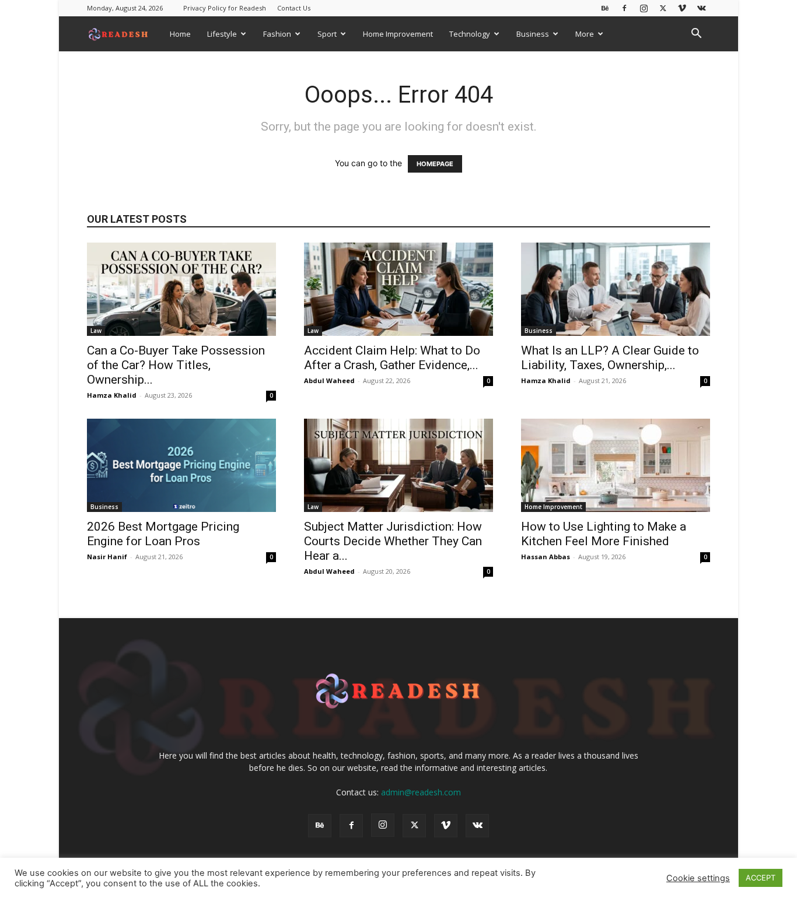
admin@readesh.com (421, 792)
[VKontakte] (701, 8)
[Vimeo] (682, 8)
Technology (469, 34)
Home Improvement (398, 34)
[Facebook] (624, 8)
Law (96, 331)
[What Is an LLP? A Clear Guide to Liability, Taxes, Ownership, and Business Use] (615, 289)
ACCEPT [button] (760, 877)
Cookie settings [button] (698, 878)
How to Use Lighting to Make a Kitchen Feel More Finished (603, 534)
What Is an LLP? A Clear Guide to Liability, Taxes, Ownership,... (610, 357)
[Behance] (605, 8)
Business (532, 34)
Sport (327, 34)
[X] (663, 8)
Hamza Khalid (112, 395)
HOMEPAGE (435, 164)
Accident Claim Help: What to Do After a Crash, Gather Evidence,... (392, 357)
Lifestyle (222, 34)
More (584, 34)
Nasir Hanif (107, 556)
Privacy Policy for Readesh (224, 7)
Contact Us (293, 7)
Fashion (277, 34)
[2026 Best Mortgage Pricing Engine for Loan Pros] (181, 465)
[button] (696, 34)
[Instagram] (643, 8)
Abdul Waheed (329, 380)
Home (180, 34)
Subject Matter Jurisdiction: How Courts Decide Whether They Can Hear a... (393, 541)
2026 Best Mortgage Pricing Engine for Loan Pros (163, 534)
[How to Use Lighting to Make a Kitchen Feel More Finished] (615, 465)
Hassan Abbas (545, 556)
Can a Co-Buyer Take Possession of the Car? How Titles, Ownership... (176, 365)
